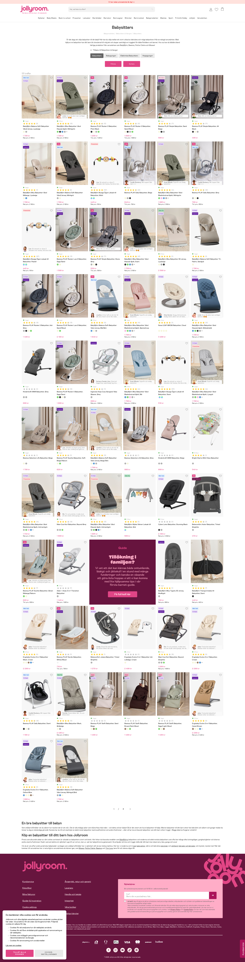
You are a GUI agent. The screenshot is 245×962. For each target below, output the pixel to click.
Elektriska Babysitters (129, 56)
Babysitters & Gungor (123, 34)
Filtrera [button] (113, 64)
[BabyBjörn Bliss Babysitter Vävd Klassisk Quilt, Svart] (60, 132)
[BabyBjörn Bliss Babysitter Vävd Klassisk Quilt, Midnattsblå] (62, 132)
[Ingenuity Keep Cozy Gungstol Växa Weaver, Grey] (91, 397)
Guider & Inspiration (31, 900)
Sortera (131, 64)
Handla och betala (73, 894)
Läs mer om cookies (13, 945)
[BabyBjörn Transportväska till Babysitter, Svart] (193, 596)
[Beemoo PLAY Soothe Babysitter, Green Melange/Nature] (60, 463)
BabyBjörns (124, 840)
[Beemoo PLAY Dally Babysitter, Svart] (130, 198)
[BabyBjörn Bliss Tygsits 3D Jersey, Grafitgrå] (159, 596)
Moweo (81, 848)
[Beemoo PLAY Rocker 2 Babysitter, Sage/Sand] (98, 132)
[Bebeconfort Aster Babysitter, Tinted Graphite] (193, 530)
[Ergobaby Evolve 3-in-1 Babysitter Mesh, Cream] (24, 662)
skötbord (174, 846)
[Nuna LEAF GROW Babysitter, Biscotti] (164, 331)
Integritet (69, 900)
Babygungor (111, 56)
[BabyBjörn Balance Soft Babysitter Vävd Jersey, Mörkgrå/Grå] (96, 331)
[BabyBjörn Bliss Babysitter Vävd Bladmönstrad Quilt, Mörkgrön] (159, 198)
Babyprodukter (109, 34)
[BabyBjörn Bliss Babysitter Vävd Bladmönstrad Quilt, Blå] (164, 198)
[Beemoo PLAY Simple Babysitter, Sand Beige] (159, 132)
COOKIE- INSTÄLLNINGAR (49, 953)
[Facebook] (108, 950)
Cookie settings (29, 907)
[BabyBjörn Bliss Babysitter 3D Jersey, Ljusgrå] (161, 264)
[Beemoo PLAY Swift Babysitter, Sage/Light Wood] (96, 729)
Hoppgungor (148, 56)
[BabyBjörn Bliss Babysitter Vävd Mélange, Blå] (26, 198)
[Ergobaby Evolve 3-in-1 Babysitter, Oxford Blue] (31, 662)
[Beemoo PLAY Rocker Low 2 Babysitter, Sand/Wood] (60, 264)
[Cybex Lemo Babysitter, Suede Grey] (161, 530)
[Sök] (152, 9)
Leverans (69, 888)
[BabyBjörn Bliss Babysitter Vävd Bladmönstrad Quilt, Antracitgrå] (24, 530)
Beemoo (99, 848)
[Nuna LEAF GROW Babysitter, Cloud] (159, 331)
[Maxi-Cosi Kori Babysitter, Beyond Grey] (58, 530)
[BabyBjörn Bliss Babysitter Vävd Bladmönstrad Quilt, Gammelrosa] (161, 198)
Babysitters (137, 34)
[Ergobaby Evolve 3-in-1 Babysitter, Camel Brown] (28, 662)
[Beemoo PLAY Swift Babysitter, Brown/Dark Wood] (94, 729)
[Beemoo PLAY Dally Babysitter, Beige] (125, 198)
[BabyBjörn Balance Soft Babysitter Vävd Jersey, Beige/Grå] (94, 331)
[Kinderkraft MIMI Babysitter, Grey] (24, 397)
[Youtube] (122, 950)
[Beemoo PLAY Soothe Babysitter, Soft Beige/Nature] (58, 463)
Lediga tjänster (72, 913)
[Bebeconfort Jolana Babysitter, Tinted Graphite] (91, 662)
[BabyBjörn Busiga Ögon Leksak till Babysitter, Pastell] (94, 198)
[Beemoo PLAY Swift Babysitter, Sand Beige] (91, 729)
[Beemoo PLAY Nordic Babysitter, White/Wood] (58, 662)
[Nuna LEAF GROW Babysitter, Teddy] (166, 331)
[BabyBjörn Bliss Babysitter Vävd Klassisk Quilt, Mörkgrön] (58, 132)
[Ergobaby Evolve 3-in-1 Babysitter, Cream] (26, 662)
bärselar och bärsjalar (187, 846)
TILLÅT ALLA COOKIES (19, 953)
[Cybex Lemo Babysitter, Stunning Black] (159, 530)
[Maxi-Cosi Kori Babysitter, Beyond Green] (62, 530)
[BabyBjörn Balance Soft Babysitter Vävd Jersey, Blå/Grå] (91, 331)
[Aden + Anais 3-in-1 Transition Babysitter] (58, 596)
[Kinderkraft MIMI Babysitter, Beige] (26, 397)
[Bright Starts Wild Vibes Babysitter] (193, 463)
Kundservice (28, 881)
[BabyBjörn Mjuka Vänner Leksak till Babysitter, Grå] (125, 530)
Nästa (130, 809)
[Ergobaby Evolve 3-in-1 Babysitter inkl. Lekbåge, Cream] (125, 662)
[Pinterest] (136, 950)
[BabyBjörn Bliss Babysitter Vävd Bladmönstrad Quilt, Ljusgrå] (166, 198)
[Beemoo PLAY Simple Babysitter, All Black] (161, 132)
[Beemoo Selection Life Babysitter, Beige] (24, 463)
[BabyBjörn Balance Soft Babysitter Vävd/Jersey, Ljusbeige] (24, 132)
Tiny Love (109, 848)
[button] (216, 9)
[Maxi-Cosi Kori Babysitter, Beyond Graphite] (60, 530)
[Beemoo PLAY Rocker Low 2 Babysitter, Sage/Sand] (58, 264)
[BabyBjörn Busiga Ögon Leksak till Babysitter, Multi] (91, 198)
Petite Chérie (90, 848)
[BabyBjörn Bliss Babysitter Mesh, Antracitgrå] (60, 729)
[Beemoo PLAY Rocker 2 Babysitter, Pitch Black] (91, 132)
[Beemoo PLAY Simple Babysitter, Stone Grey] (164, 132)
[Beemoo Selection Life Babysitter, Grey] (26, 463)
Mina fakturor (28, 894)
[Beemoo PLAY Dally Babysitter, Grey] (127, 198)
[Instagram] (115, 950)
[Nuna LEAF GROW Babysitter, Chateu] (161, 331)
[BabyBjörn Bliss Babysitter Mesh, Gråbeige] (58, 729)
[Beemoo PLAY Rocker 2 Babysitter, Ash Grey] (96, 132)
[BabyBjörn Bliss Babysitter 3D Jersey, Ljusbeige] (159, 264)
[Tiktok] (129, 950)
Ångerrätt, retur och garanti (78, 881)
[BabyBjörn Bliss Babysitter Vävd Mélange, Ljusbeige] (24, 198)
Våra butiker (70, 907)
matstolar (164, 846)
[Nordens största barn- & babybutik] (34, 8)
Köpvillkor (27, 888)
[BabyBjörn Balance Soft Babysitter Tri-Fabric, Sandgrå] (193, 264)
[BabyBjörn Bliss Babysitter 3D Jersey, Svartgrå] (164, 264)
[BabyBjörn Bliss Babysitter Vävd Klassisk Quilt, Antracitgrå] (65, 132)
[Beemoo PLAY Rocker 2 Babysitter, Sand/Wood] (94, 132)
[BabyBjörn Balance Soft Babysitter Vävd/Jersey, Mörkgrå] (26, 132)
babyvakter (141, 846)
